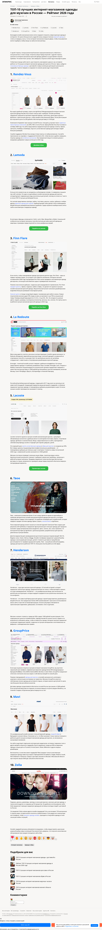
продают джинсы (15, 287)
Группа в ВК (46, 910)
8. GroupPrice (25, 31)
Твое (16, 478)
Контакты (52, 910)
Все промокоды (15, 910)
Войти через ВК (25, 925)
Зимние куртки (15, 294)
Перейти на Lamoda (38, 228)
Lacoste (18, 395)
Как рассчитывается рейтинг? (59, 16)
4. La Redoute (44, 28)
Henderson (21, 550)
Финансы (74, 2)
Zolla (18, 765)
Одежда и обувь (29, 845)
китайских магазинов (29, 138)
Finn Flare (20, 238)
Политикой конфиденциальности (53, 915)
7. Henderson (15, 31)
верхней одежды (59, 37)
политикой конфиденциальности (29, 929)
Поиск (97, 1)
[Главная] (7, 2)
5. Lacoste (53, 28)
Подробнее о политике (71, 926)
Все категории (6, 910)
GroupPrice (21, 630)
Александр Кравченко (21, 20)
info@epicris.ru (46, 913)
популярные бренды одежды (19, 66)
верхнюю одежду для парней (24, 203)
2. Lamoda (25, 28)
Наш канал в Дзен (37, 910)
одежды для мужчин (31, 677)
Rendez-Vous (22, 74)
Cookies (26, 915)
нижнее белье (46, 521)
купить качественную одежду (31, 446)
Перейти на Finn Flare (39, 307)
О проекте (22, 910)
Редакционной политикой (18, 915)
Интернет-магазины (16, 845)
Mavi (16, 697)
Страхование (27, 2)
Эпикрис (11, 913)
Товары (58, 2)
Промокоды (18, 2)
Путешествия (36, 2)
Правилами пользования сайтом (36, 915)
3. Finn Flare (34, 28)
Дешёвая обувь (39, 145)
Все (80, 2)
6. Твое (61, 28)
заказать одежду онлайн (31, 815)
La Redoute (21, 317)
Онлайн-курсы (66, 2)
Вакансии (28, 910)
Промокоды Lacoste (38, 468)
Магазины (51, 2)
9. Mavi (34, 31)
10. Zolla (41, 31)
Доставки (43, 2)
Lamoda (19, 155)
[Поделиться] (26, 16)
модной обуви (55, 734)
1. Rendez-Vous (15, 28)
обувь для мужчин (48, 446)
